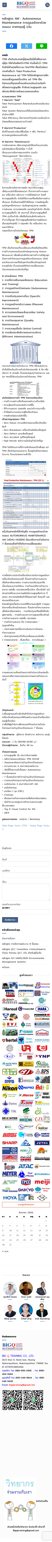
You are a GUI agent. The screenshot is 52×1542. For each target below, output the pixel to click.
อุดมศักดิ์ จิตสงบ (10, 1297)
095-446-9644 (24, 1377)
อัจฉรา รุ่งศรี (26, 1297)
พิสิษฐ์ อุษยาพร (10, 1319)
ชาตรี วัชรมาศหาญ (42, 1319)
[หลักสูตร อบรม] (26, 5)
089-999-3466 (23, 1370)
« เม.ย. (5, 1251)
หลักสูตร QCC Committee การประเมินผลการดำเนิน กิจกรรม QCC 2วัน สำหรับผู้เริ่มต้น (23, 951)
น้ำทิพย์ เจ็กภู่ (26, 1319)
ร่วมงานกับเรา (8, 938)
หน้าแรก (5, 967)
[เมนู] (4, 5)
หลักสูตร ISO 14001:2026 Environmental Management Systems (23, 960)
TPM (4, 14)
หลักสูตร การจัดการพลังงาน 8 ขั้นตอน (20, 944)
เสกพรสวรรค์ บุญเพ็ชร (42, 1298)
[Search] (47, 5)
